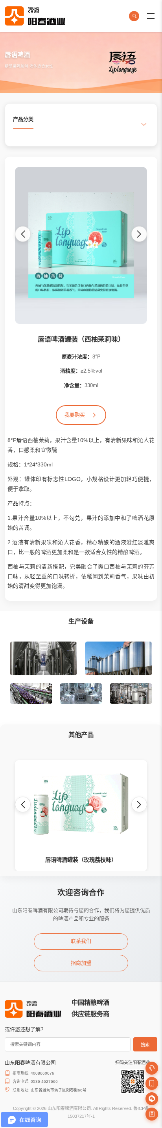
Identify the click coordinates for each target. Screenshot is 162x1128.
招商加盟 (81, 963)
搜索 (145, 1044)
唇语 (22, 440)
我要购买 (74, 415)
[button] (23, 234)
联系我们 (81, 941)
